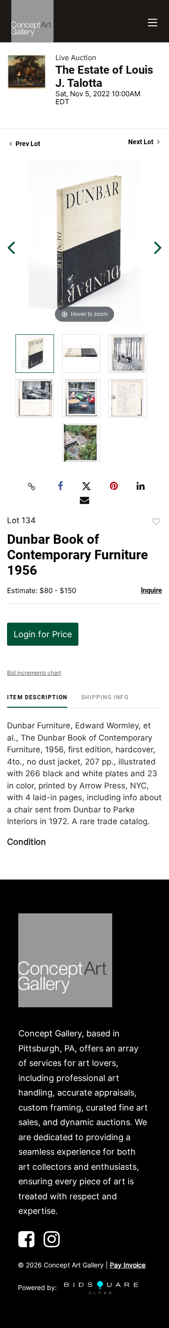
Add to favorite (156, 522)
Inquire (151, 590)
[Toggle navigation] (152, 21)
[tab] (37, 701)
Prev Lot (27, 143)
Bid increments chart (34, 672)
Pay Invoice (128, 1265)
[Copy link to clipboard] (32, 486)
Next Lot (141, 142)
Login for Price (43, 634)
